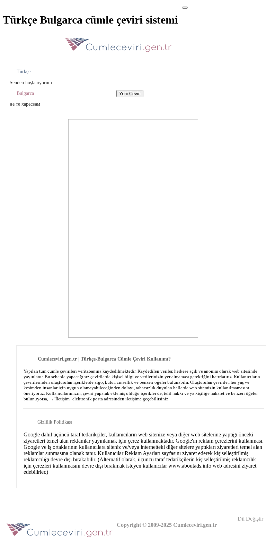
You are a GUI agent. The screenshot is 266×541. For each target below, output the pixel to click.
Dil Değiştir (249, 519)
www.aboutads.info (189, 466)
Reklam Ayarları (142, 453)
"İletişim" (62, 398)
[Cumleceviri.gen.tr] (119, 54)
